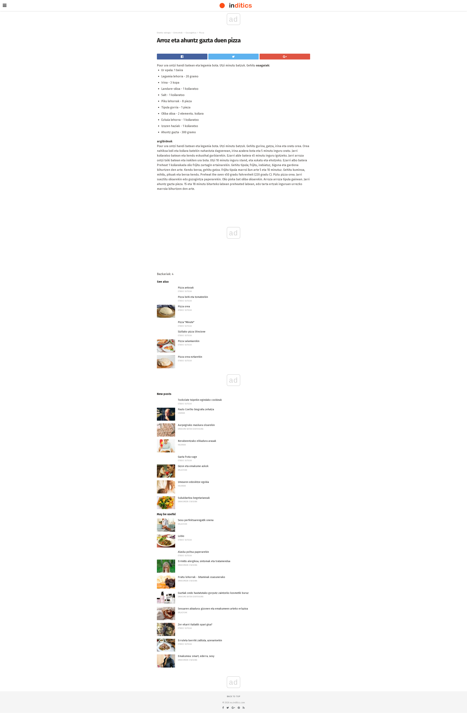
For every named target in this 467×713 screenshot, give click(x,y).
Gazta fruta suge (187, 456)
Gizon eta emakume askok (193, 466)
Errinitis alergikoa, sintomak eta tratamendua (204, 561)
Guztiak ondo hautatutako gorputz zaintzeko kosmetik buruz (213, 593)
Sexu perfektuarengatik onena (195, 520)
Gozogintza (191, 33)
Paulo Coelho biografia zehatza (196, 409)
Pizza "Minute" (186, 322)
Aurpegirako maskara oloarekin (196, 425)
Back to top (233, 696)
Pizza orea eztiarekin (190, 356)
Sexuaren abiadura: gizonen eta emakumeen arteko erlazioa (213, 608)
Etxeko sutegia (164, 33)
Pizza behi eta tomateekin (193, 297)
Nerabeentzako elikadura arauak (197, 441)
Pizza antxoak (186, 287)
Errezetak (178, 33)
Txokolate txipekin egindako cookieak (200, 399)
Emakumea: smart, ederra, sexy (196, 656)
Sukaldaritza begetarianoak (194, 497)
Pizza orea (184, 306)
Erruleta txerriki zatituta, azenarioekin (200, 640)
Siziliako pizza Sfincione (191, 331)
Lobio (181, 536)
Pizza (201, 33)
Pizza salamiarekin (188, 341)
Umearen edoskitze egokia (193, 482)
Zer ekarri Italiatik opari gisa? (195, 624)
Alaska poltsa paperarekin (193, 552)
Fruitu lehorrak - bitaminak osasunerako (201, 577)
